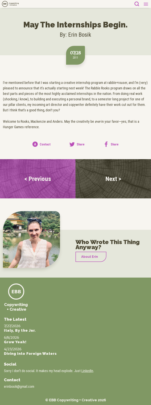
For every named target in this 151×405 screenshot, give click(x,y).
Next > (113, 179)
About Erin (89, 257)
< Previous (37, 179)
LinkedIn (87, 371)
